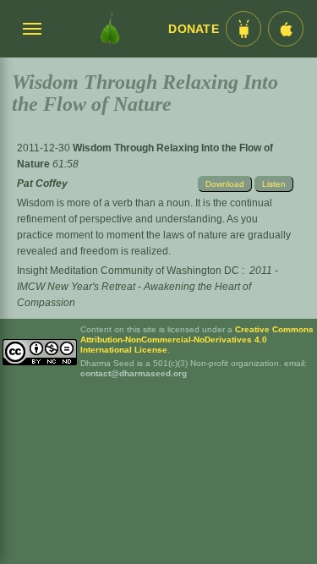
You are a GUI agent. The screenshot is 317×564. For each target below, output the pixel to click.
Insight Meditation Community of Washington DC (128, 271)
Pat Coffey (42, 183)
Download (224, 184)
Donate (193, 29)
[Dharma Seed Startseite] (109, 28)
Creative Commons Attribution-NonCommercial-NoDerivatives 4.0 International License (197, 339)
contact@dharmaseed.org (133, 373)
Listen (274, 184)
